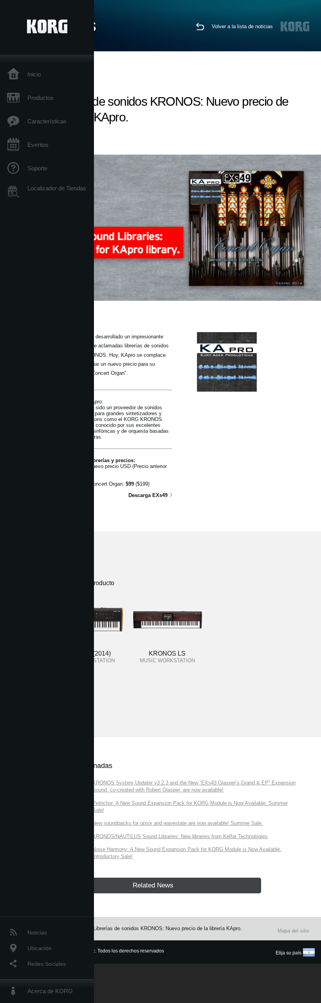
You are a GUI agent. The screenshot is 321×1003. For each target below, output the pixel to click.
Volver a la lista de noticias (242, 26)
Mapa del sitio (293, 931)
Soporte (37, 168)
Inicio (34, 74)
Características (47, 121)
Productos (40, 97)
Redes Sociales (46, 964)
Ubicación (39, 948)
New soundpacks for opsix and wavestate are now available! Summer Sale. (177, 823)
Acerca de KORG (50, 991)
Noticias (37, 932)
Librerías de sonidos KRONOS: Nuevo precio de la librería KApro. (167, 928)
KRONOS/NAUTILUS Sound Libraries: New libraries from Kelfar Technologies (180, 836)
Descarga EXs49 (148, 495)
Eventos (38, 144)
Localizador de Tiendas (56, 188)
